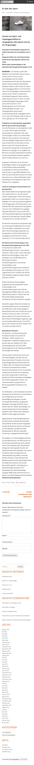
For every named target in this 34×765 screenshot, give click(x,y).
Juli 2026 (4, 631)
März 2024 (5, 692)
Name (4, 535)
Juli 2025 (4, 657)
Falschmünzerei (6, 589)
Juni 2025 (4, 660)
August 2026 (5, 629)
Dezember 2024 (6, 673)
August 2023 (5, 707)
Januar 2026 (5, 644)
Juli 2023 (4, 709)
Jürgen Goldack (6, 620)
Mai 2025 (4, 662)
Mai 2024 (4, 688)
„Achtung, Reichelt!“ (7, 593)
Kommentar (6, 516)
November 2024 (6, 675)
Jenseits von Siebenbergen (9, 580)
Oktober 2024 (6, 677)
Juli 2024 (4, 683)
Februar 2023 (6, 720)
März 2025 (5, 666)
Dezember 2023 (6, 699)
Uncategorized (22, 482)
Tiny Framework (14, 759)
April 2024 (5, 690)
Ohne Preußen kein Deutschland (20, 615)
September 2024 (6, 679)
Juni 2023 (4, 712)
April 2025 (5, 664)
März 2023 (5, 718)
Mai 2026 (4, 636)
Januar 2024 (5, 696)
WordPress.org (6, 751)
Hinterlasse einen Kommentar (22, 12)
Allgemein (6, 732)
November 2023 (6, 701)
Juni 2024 (4, 686)
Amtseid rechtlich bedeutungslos (22, 620)
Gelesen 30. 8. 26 (7, 585)
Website (4, 548)
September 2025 (6, 653)
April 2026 (5, 638)
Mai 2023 (4, 714)
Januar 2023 (5, 722)
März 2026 (5, 640)
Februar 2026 (6, 642)
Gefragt (12, 607)
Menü (31, 1)
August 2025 (5, 655)
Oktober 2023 (6, 703)
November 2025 (6, 649)
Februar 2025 (6, 668)
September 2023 (6, 705)
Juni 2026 (4, 634)
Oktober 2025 (6, 651)
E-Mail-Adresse (7, 542)
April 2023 (5, 716)
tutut (3, 12)
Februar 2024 (6, 694)
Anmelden (5, 745)
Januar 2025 (5, 670)
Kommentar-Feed (7, 749)
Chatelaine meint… (7, 576)
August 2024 (5, 681)
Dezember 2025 (6, 647)
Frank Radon (5, 603)
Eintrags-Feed (6, 747)
